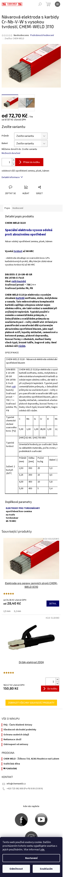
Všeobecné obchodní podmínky (20, 729)
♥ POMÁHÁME (10, 768)
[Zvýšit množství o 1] (13, 160)
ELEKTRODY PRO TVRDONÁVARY (23, 508)
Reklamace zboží (12, 739)
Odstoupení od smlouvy (16, 744)
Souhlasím (46, 869)
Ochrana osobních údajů (16, 734)
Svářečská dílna (12, 763)
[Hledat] (40, 4)
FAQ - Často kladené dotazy (18, 724)
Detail (52, 603)
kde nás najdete (31, 806)
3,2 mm (17, 611)
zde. (42, 849)
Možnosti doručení (11, 153)
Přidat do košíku (31, 162)
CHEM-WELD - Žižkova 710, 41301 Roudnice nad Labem (31, 758)
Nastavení (31, 858)
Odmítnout (16, 869)
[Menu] (57, 4)
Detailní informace (11, 177)
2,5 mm (6, 611)
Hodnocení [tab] (17, 208)
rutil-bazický (19, 281)
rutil (14, 386)
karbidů (20, 298)
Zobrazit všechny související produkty (31, 702)
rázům (21, 346)
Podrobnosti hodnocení (42, 35)
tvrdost (18, 251)
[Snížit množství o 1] (13, 164)
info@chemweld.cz (16, 783)
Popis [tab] (7, 208)
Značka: (14, 38)
